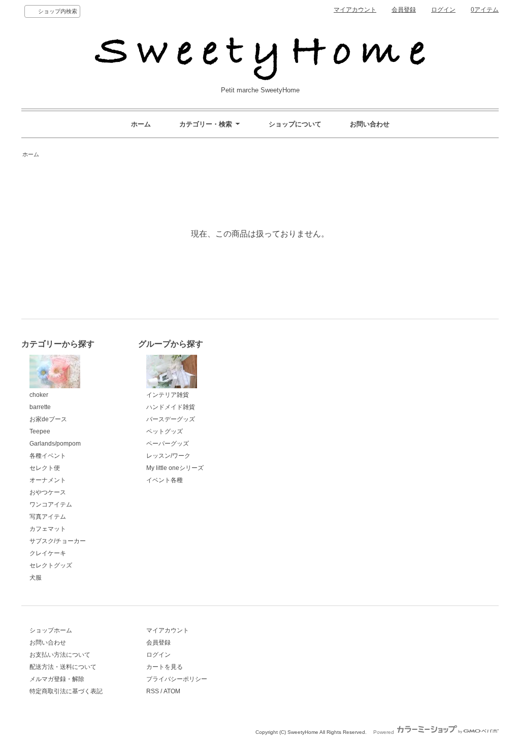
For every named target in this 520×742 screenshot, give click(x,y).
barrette (40, 407)
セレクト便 (44, 467)
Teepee (39, 431)
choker (38, 394)
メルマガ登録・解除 (56, 679)
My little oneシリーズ (175, 467)
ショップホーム (50, 630)
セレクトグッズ (50, 565)
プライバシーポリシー (176, 679)
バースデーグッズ (170, 419)
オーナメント (47, 480)
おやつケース (47, 492)
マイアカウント (355, 9)
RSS (152, 691)
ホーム (141, 124)
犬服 (35, 577)
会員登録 (404, 9)
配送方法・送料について (62, 666)
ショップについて (295, 124)
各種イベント (47, 455)
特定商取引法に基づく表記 (66, 691)
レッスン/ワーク (168, 455)
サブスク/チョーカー (57, 541)
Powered (384, 732)
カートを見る (164, 666)
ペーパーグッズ (167, 443)
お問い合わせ (369, 124)
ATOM (172, 691)
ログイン (443, 9)
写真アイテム (47, 516)
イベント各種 (164, 480)
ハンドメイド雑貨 (170, 407)
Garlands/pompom (55, 443)
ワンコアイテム (50, 504)
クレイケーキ (47, 553)
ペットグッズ (164, 431)
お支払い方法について (59, 654)
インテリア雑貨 (167, 394)
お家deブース (48, 419)
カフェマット (47, 528)
